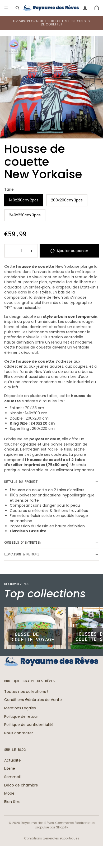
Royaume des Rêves (37, 823)
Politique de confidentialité (29, 724)
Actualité (12, 760)
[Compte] (85, 8)
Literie (9, 768)
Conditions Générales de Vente (33, 699)
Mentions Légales (20, 708)
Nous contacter (18, 733)
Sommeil (12, 776)
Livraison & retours (21, 554)
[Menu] (6, 8)
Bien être (12, 801)
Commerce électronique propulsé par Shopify (65, 825)
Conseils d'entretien (22, 542)
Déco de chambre (21, 785)
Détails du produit (21, 482)
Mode (9, 793)
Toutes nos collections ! (26, 691)
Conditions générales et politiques (51, 838)
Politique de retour (21, 716)
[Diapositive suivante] (93, 628)
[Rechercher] (17, 8)
